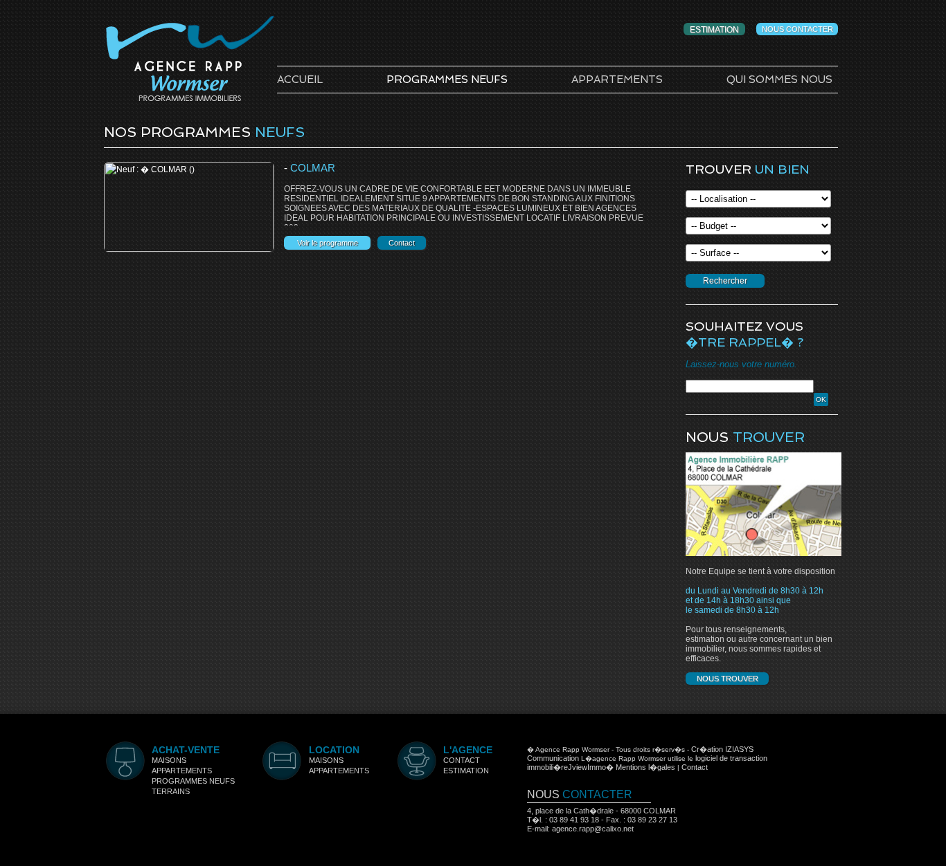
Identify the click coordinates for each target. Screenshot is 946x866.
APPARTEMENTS (617, 79)
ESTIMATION (714, 30)
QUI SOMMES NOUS (779, 79)
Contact (402, 243)
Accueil (300, 79)
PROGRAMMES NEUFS (447, 79)
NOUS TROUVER (727, 678)
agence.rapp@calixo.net (593, 828)
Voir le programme (327, 243)
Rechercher (725, 281)
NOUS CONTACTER (797, 29)
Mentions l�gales (645, 767)
